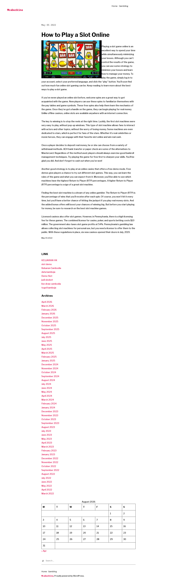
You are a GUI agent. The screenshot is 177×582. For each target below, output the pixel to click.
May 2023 (46, 439)
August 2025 (48, 333)
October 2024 (48, 372)
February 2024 (49, 403)
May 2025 (46, 345)
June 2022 (46, 482)
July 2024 (46, 384)
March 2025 (47, 352)
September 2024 (50, 376)
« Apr (44, 551)
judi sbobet (47, 280)
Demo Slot (46, 276)
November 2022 (49, 462)
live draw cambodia (51, 284)
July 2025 (46, 337)
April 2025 (46, 349)
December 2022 (49, 458)
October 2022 (48, 466)
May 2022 (46, 486)
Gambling (123, 6)
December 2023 (49, 411)
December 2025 (49, 317)
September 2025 (50, 329)
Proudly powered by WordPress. (69, 576)
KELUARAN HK (49, 260)
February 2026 (49, 310)
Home (115, 6)
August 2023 (48, 427)
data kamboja (48, 272)
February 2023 (48, 450)
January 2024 (48, 407)
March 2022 (47, 493)
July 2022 (46, 478)
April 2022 (46, 489)
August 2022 (48, 474)
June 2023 (46, 435)
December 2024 (49, 364)
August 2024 (48, 380)
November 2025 (49, 321)
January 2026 (48, 313)
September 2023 (50, 423)
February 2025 (49, 356)
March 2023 (47, 446)
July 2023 (46, 431)
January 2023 (48, 454)
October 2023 (48, 419)
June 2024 (46, 388)
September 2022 (50, 470)
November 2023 (49, 415)
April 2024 (46, 396)
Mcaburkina (15, 10)
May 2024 (46, 392)
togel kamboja (48, 287)
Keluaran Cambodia (51, 268)
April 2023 (46, 442)
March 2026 (47, 306)
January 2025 (48, 360)
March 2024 (47, 399)
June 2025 (46, 341)
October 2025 (48, 325)
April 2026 (46, 302)
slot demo (46, 264)
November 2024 (49, 368)
